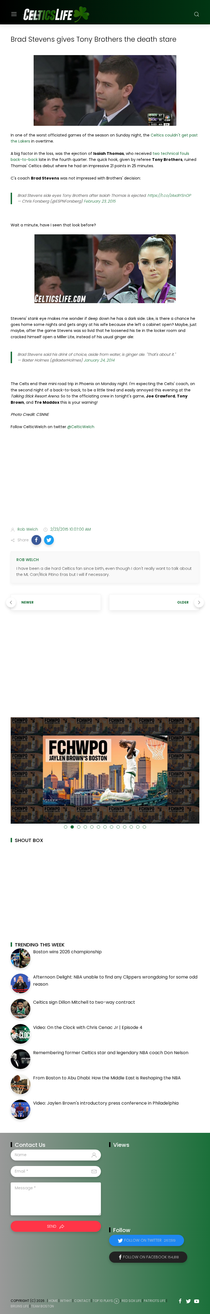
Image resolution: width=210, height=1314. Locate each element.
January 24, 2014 (99, 360)
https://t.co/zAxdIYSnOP (169, 195)
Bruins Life (20, 1306)
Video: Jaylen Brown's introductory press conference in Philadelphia (106, 1103)
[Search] (196, 14)
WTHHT (66, 1300)
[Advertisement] (105, 479)
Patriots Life (154, 1300)
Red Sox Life (131, 1300)
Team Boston (42, 1306)
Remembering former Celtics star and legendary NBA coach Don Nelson (110, 1053)
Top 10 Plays (103, 1300)
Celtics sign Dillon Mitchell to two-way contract (84, 1002)
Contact (82, 1300)
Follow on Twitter (150, 1240)
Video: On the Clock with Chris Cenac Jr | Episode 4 (87, 1027)
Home (53, 1300)
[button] (36, 540)
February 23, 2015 (100, 201)
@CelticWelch (80, 427)
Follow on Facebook (151, 1257)
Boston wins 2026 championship (67, 952)
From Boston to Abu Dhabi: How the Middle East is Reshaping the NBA (107, 1078)
